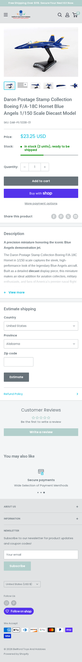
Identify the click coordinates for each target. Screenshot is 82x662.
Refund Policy (13, 394)
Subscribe (17, 566)
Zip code (10, 353)
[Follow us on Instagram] (6, 603)
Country (10, 317)
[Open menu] (6, 14)
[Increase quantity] (45, 167)
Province (10, 335)
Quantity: (11, 167)
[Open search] (60, 15)
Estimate (16, 377)
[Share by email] (75, 216)
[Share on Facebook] (53, 216)
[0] (75, 15)
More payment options (41, 203)
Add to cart (41, 181)
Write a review (41, 432)
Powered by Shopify (16, 654)
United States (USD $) (19, 584)
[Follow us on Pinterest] (13, 603)
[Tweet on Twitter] (68, 216)
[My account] (67, 15)
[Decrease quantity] (25, 167)
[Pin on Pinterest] (61, 216)
